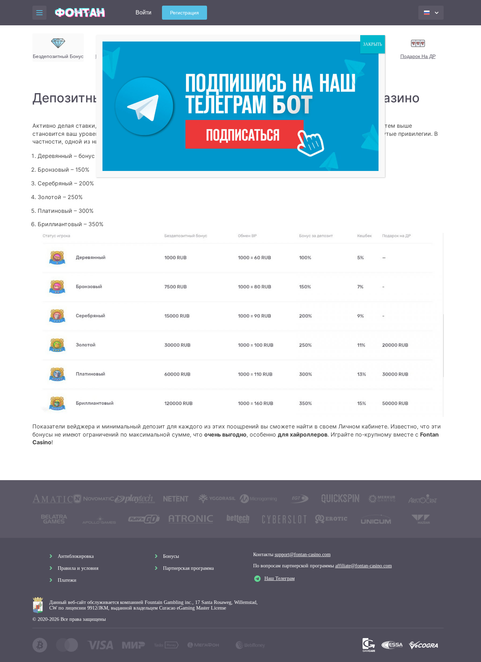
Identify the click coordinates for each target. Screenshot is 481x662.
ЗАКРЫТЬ (372, 44)
